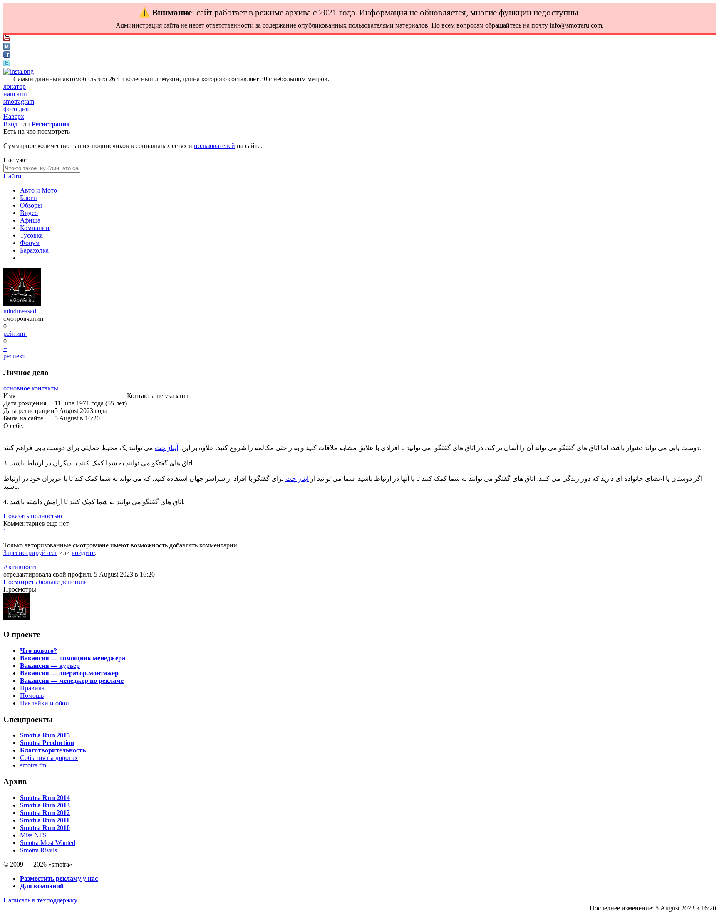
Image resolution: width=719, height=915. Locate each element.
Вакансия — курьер (50, 665)
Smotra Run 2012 (45, 812)
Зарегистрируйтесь (30, 552)
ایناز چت (297, 478)
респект (14, 356)
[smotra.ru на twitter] (6, 64)
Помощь (32, 695)
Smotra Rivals (38, 850)
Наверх (13, 116)
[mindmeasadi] (22, 303)
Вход (10, 124)
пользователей (214, 145)
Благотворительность (53, 750)
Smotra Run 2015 (45, 735)
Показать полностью (32, 516)
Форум (30, 242)
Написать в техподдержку (40, 900)
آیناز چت (166, 447)
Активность (20, 566)
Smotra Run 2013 (45, 805)
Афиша (30, 220)
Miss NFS (33, 835)
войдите (83, 552)
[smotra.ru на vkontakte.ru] (6, 47)
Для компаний (42, 886)
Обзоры (31, 205)
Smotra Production (47, 742)
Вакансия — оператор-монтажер (69, 673)
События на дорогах (49, 757)
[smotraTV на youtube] (6, 38)
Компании (35, 227)
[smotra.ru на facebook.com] (6, 55)
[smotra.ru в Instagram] (18, 71)
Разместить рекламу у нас (59, 878)
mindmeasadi (20, 311)
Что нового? (38, 650)
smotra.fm (33, 765)
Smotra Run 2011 (44, 820)
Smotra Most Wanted (47, 842)
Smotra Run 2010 (45, 827)
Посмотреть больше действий (45, 581)
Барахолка (34, 250)
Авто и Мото (38, 190)
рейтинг (15, 333)
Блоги (28, 197)
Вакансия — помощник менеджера (72, 658)
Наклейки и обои (44, 703)
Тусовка (31, 235)
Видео (29, 212)
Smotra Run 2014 (45, 797)
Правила (32, 688)
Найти (12, 176)
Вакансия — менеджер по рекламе (72, 680)
